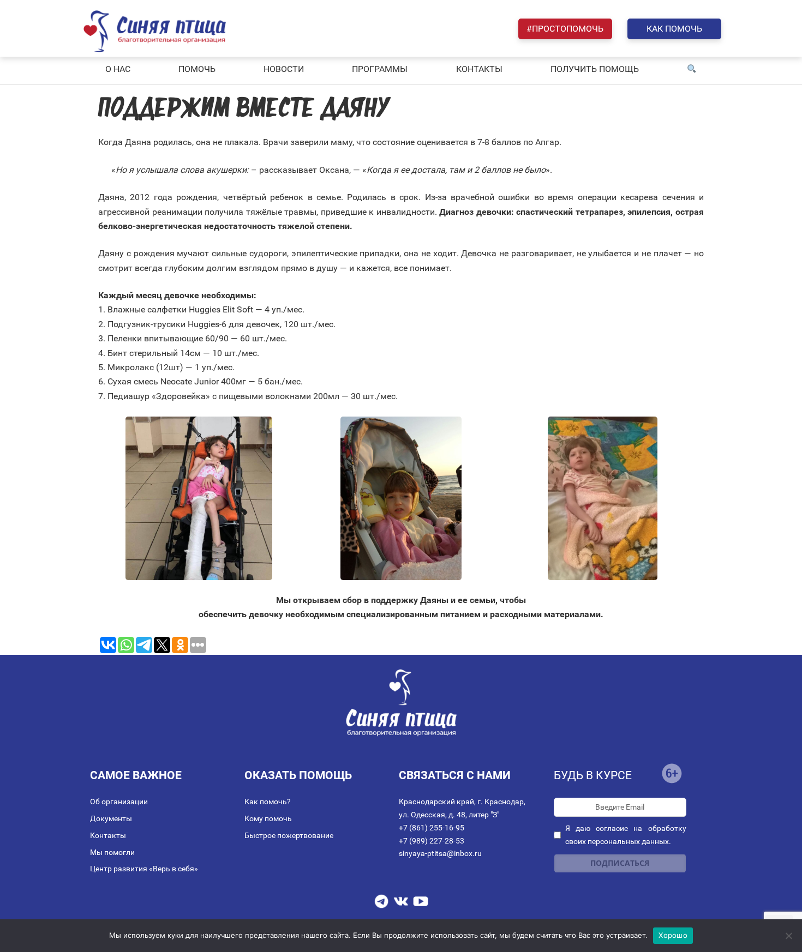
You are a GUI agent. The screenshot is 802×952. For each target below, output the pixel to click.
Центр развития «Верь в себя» (144, 868)
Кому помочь (268, 818)
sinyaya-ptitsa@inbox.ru (440, 853)
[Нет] (788, 935)
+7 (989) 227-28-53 (431, 840)
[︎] (691, 69)
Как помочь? (267, 801)
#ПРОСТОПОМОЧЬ (564, 28)
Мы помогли (112, 852)
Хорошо (673, 935)
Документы (111, 818)
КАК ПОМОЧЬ (674, 28)
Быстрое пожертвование (288, 835)
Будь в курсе (593, 775)
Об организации (119, 801)
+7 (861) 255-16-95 (431, 827)
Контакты (108, 835)
